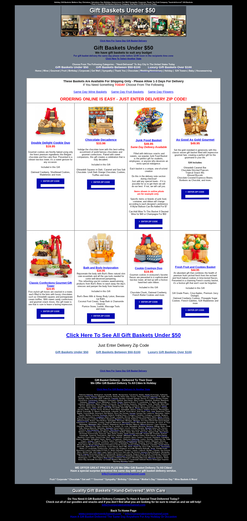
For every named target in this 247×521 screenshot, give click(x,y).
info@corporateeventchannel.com (123, 473)
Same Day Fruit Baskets (127, 92)
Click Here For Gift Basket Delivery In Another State (123, 389)
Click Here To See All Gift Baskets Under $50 (123, 335)
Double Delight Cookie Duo (50, 143)
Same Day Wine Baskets (90, 92)
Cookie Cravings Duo (148, 268)
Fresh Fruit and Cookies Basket (195, 267)
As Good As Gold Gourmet (195, 139)
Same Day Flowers (160, 92)
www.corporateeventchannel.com (100, 513)
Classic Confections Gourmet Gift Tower (50, 284)
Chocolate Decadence (101, 139)
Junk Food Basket (149, 140)
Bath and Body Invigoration (100, 267)
